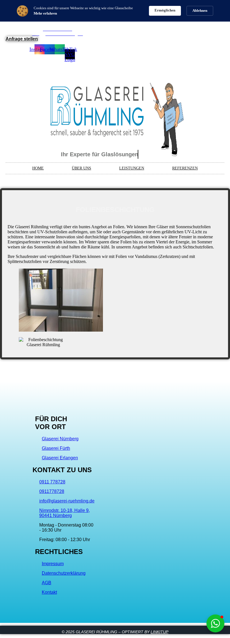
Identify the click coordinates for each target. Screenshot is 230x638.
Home (38, 168)
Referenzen (185, 168)
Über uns (81, 168)
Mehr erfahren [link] (45, 13)
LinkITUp (159, 632)
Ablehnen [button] (199, 10)
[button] (215, 623)
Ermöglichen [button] (165, 10)
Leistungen (131, 168)
